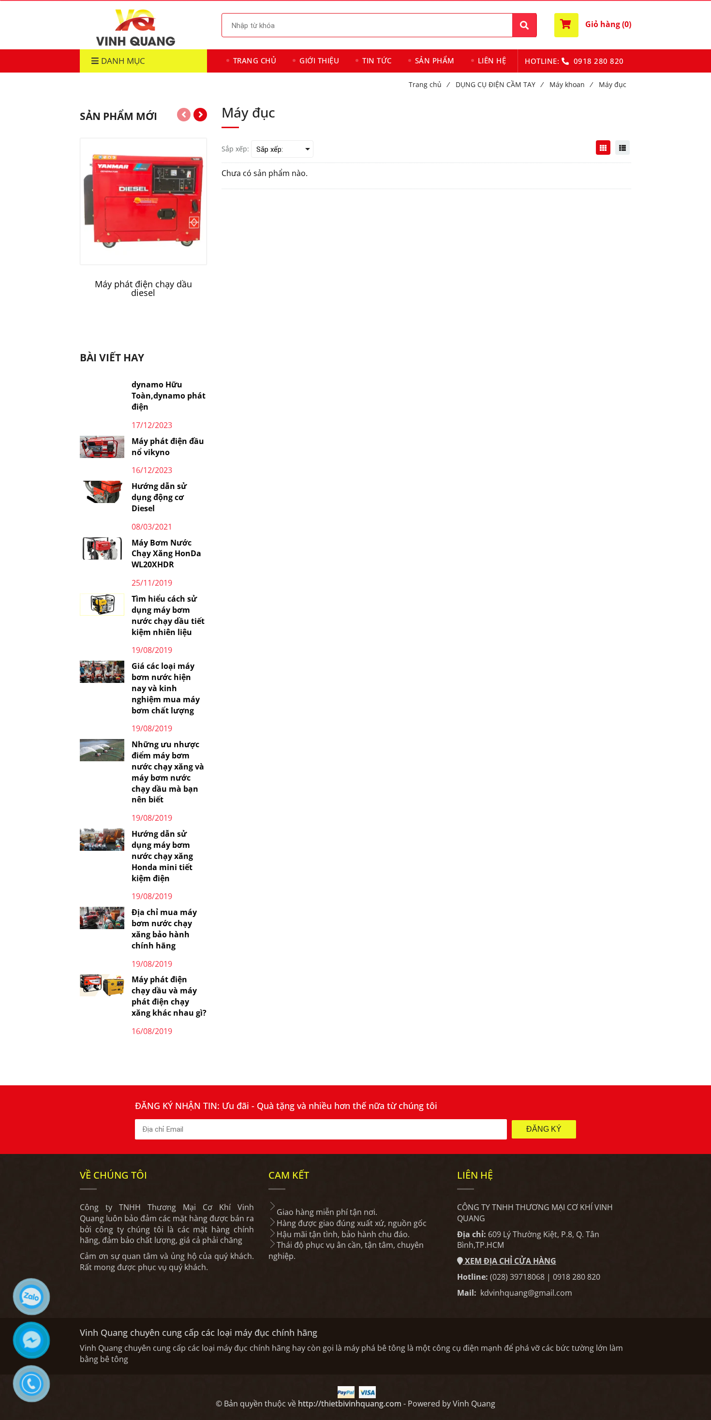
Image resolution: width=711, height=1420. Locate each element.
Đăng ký (544, 1129)
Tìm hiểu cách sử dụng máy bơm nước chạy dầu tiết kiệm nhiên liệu (168, 615)
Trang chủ (429, 84)
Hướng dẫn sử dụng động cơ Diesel (159, 497)
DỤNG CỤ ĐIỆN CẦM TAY (499, 84)
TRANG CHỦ (255, 60)
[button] (592, 25)
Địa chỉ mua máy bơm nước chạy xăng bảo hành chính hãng (164, 929)
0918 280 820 (599, 61)
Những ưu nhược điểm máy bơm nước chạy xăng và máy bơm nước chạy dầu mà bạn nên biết (168, 772)
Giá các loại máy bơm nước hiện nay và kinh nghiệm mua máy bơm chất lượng (166, 688)
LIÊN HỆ (492, 60)
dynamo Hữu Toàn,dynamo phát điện (169, 395)
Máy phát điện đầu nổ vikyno (168, 447)
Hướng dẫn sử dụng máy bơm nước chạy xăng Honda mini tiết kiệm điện (162, 855)
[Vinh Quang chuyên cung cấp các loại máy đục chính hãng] (603, 147)
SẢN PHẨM (435, 60)
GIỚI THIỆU (319, 60)
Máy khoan (570, 84)
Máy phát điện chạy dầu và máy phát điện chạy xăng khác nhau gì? (169, 996)
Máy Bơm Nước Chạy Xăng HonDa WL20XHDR (166, 553)
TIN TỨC (377, 60)
